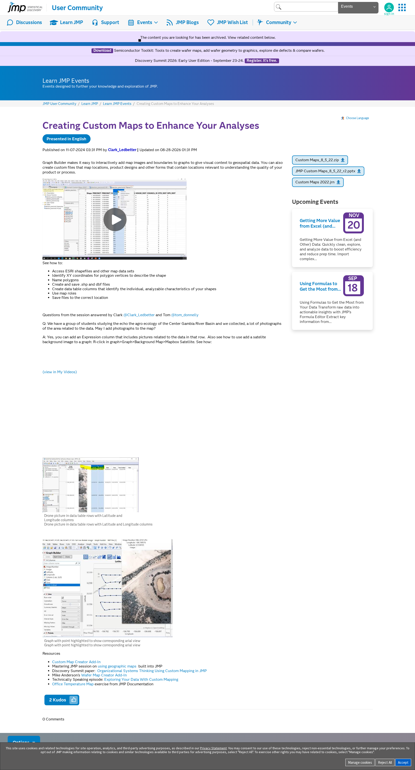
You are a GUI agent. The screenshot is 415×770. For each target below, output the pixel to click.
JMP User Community (59, 104)
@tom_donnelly (185, 315)
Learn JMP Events (117, 104)
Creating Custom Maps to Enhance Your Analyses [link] (175, 104)
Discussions (29, 22)
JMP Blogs (187, 22)
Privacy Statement (213, 748)
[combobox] (306, 6)
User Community (77, 8)
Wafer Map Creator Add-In (104, 675)
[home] (25, 7)
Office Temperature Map (73, 684)
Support (110, 22)
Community (278, 22)
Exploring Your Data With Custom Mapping (141, 679)
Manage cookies (360, 762)
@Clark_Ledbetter (139, 315)
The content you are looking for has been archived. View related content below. (207, 37)
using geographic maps (117, 666)
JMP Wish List (232, 22)
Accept (403, 762)
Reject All (385, 762)
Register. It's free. (262, 60)
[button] (91, 484)
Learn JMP (71, 22)
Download (102, 50)
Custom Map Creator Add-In (76, 662)
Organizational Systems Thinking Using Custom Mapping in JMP (152, 670)
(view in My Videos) (60, 372)
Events (144, 22)
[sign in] (389, 7)
